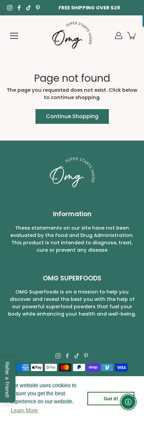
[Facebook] (19, 7)
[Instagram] (10, 7)
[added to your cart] (132, 35)
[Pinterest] (38, 7)
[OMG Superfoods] (72, 35)
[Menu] (14, 36)
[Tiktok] (28, 7)
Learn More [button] (24, 410)
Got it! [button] (111, 398)
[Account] (118, 35)
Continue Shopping (72, 116)
